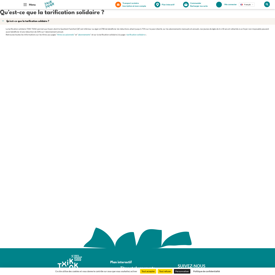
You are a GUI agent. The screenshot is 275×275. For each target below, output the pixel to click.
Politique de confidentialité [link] (206, 271)
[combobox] (247, 5)
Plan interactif (121, 262)
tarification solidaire (136, 34)
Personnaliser (182, 271)
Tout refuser (165, 271)
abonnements (84, 34)
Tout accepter (148, 271)
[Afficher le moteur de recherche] (267, 4)
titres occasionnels (65, 34)
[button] (138, 21)
